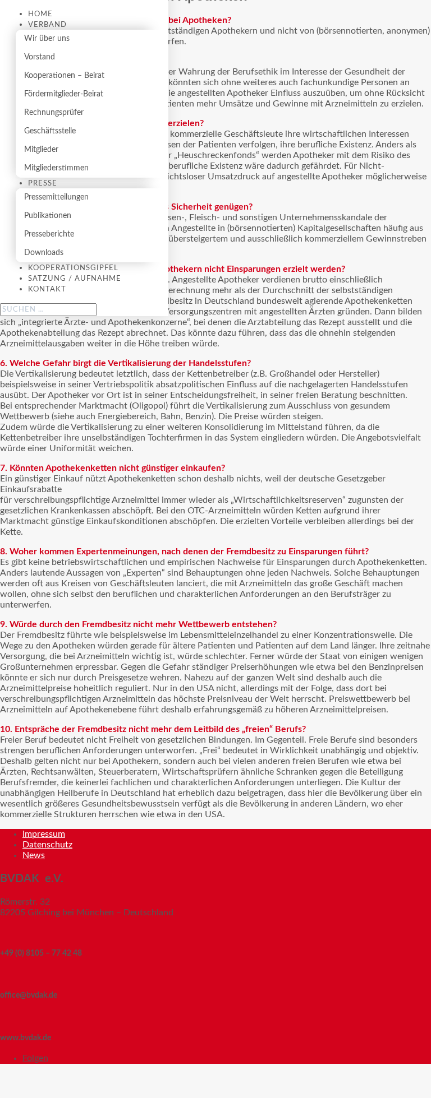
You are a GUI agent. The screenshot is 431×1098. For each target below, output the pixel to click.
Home (40, 14)
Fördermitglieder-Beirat (63, 94)
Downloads (43, 253)
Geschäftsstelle (50, 131)
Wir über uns (47, 39)
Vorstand (39, 57)
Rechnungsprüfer (54, 113)
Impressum (43, 834)
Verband (47, 25)
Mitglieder (41, 150)
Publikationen (47, 216)
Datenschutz (47, 844)
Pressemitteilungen (56, 197)
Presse (42, 183)
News (33, 855)
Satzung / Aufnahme (74, 278)
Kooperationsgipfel (73, 268)
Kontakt (47, 289)
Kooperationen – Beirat (64, 76)
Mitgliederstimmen (56, 168)
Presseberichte (49, 234)
